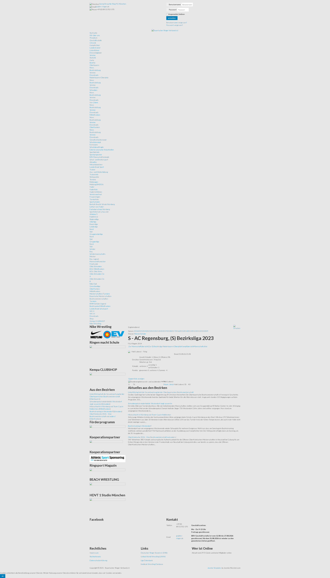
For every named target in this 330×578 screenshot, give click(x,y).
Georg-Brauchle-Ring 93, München (112, 4)
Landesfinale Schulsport (99, 309)
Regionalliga (94, 219)
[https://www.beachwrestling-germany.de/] (107, 487)
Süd (91, 232)
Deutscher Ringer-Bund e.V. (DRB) (154, 553)
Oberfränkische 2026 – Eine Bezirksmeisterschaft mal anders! (152, 437)
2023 (148, 331)
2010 (202, 331)
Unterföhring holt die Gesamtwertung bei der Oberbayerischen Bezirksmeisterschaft (161, 392)
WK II (92, 311)
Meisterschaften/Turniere (100, 294)
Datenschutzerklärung (98, 560)
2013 (190, 331)
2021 (157, 331)
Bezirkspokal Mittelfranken (100, 306)
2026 (136, 331)
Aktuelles (93, 162)
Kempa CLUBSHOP (97, 321)
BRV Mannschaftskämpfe (99, 157)
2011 (198, 331)
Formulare (94, 145)
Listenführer (94, 50)
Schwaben (93, 90)
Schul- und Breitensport (99, 160)
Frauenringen (95, 197)
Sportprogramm (96, 154)
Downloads (94, 75)
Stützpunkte (94, 177)
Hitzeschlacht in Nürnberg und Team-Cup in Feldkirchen (149, 415)
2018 (169, 331)
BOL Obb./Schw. (96, 271)
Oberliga (93, 222)
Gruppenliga (94, 241)
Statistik (93, 58)
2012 (194, 331)
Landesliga (94, 226)
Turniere (93, 301)
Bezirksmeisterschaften (99, 299)
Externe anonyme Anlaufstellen (102, 150)
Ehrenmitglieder (96, 53)
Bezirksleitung (95, 70)
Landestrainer (95, 48)
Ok (3, 576)
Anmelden (172, 18)
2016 (177, 331)
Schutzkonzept (95, 142)
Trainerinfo (94, 174)
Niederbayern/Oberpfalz (99, 77)
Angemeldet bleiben (176, 14)
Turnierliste (94, 199)
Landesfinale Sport (97, 167)
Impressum (94, 553)
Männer (137, 334)
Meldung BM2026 (96, 184)
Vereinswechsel (96, 194)
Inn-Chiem (94, 102)
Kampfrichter (95, 45)
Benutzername (175, 4)
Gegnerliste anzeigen (136, 379)
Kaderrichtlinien (96, 192)
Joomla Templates (214, 568)
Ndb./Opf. (93, 284)
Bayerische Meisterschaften (100, 296)
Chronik (93, 43)
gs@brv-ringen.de (102, 6)
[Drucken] (236, 327)
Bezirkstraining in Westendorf (139, 426)
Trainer (92, 169)
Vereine (93, 55)
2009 (206, 331)
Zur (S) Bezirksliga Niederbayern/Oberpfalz (165, 346)
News (92, 67)
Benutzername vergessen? (176, 22)
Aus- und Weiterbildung (99, 172)
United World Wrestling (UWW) (153, 556)
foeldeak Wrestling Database (152, 564)
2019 (165, 331)
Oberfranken (95, 127)
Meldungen (94, 182)
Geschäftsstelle (96, 40)
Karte (92, 60)
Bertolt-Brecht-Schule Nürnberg (102, 204)
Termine (93, 179)
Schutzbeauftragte (97, 147)
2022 (152, 331)
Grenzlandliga (95, 286)
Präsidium (93, 38)
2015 (181, 331)
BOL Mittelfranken (97, 269)
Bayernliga (94, 224)
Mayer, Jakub (168, 384)
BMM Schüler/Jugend (98, 304)
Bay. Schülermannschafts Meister (97, 254)
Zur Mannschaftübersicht (138, 346)
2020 (161, 331)
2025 (140, 331)
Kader (92, 187)
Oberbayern (94, 65)
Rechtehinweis (95, 556)
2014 (185, 331)
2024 (144, 331)
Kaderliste (94, 189)
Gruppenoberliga (96, 234)
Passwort (173, 10)
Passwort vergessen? (174, 25)
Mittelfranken (95, 115)
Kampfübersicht (188, 346)
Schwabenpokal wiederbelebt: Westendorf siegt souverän (150, 403)
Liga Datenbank (147, 560)
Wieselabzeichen (96, 164)
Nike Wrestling (95, 323)
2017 (173, 331)
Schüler (92, 249)
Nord (92, 229)
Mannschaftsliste (200, 346)
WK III (92, 313)
